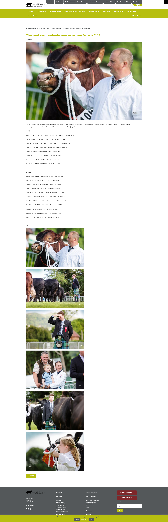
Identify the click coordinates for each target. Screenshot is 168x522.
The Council (59, 500)
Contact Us (109, 2)
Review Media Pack (126, 492)
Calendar (88, 505)
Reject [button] (91, 519)
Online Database (95, 2)
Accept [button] (77, 519)
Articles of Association (62, 511)
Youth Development (91, 492)
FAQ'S (50, 2)
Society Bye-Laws (60, 509)
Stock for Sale (89, 504)
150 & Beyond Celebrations (75, 2)
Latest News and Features (92, 500)
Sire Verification (60, 514)
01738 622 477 (31, 505)
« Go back (31, 475)
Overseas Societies (61, 504)
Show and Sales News (91, 502)
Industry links (127, 497)
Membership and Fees (61, 507)
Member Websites (60, 505)
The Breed (59, 492)
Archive (88, 507)
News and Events (91, 496)
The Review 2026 (123, 2)
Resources (89, 511)
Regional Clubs (60, 502)
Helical (58, 2)
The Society (59, 496)
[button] (166, 2)
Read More (84, 519)
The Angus (137, 2)
